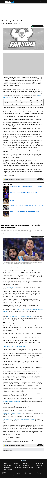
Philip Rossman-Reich (8, 23)
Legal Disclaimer (17, 467)
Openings (16, 463)
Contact (25, 463)
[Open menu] (3, 1)
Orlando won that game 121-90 (10, 287)
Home (4, 453)
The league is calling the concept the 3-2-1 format (14, 346)
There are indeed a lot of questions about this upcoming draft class (18, 419)
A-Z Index (38, 467)
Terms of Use (39, 465)
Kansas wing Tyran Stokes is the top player (13, 413)
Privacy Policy (26, 465)
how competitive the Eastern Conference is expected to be (20, 316)
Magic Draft (9, 453)
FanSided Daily (7, 465)
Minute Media (7, 472)
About (5, 463)
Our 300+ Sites (39, 463)
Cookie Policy (7, 467)
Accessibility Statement (28, 467)
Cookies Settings (8, 469)
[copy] (10, 26)
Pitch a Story (17, 465)
